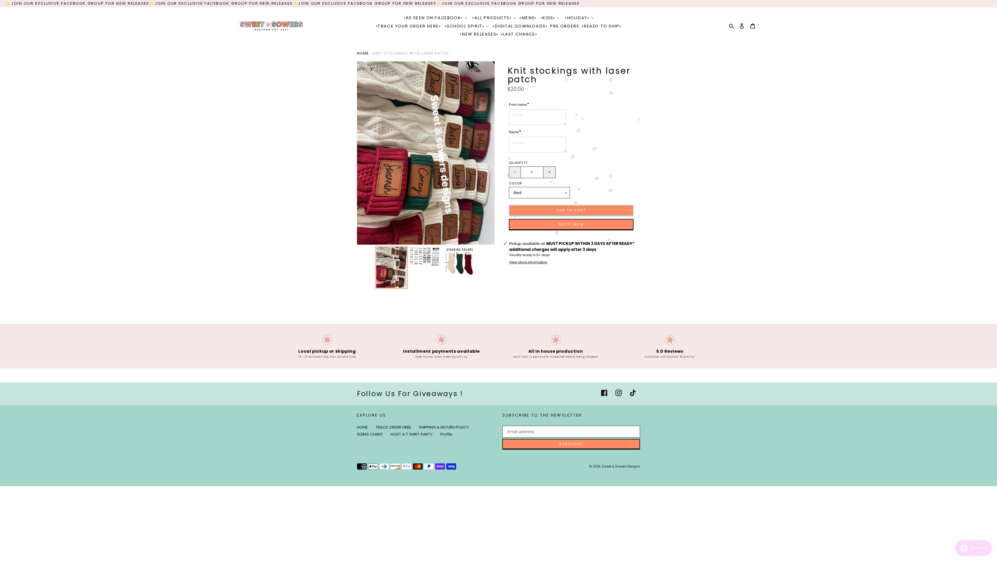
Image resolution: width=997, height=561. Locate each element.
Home (363, 53)
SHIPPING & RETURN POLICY (444, 427)
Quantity (518, 163)
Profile (446, 434)
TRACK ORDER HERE (393, 427)
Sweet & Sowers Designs (621, 466)
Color (515, 183)
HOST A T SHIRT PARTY (412, 434)
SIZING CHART (370, 434)
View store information (528, 262)
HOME (362, 427)
